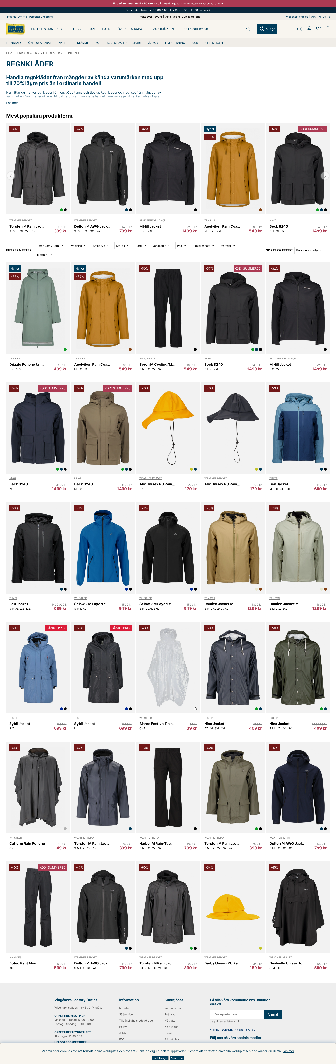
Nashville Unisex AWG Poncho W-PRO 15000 (288, 963)
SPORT (137, 42)
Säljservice (126, 1014)
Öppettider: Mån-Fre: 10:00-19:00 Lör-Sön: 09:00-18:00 (168, 10)
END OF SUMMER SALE (48, 29)
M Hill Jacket (150, 226)
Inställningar (160, 1058)
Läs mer (288, 1051)
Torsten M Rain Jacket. (92, 843)
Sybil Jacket (19, 724)
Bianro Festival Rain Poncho (157, 724)
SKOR (97, 42)
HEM (9, 53)
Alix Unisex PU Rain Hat (157, 484)
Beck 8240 (279, 226)
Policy (123, 1026)
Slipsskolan (172, 1039)
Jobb (122, 1033)
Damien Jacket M (218, 604)
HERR (77, 29)
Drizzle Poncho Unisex (27, 364)
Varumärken (163, 29)
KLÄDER (82, 42)
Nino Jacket (214, 724)
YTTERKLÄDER (50, 53)
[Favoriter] (318, 29)
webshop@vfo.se (297, 16)
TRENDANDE (14, 42)
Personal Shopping (41, 16)
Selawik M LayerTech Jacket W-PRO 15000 (92, 604)
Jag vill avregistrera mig (225, 1021)
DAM (91, 29)
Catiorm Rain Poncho (27, 843)
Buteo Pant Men (22, 963)
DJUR (194, 42)
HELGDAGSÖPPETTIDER (70, 1042)
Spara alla (177, 1058)
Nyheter (124, 1008)
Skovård (170, 1033)
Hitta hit (11, 16)
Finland (239, 1029)
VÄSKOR (152, 42)
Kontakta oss (173, 1008)
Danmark (227, 1029)
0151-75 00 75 (320, 16)
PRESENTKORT (213, 42)
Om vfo (22, 16)
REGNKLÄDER (72, 53)
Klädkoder (171, 1026)
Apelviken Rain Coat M (222, 226)
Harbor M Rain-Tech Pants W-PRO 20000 (157, 843)
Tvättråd (170, 1014)
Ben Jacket (279, 484)
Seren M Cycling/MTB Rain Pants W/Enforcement (157, 364)
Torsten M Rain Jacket (27, 226)
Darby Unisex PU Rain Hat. (222, 963)
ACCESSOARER (117, 42)
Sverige (250, 1029)
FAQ (121, 1039)
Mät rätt (170, 1020)
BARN (106, 29)
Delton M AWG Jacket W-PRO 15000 (92, 226)
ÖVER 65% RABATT (40, 42)
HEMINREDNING (174, 42)
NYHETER (65, 42)
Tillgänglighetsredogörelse (135, 1020)
